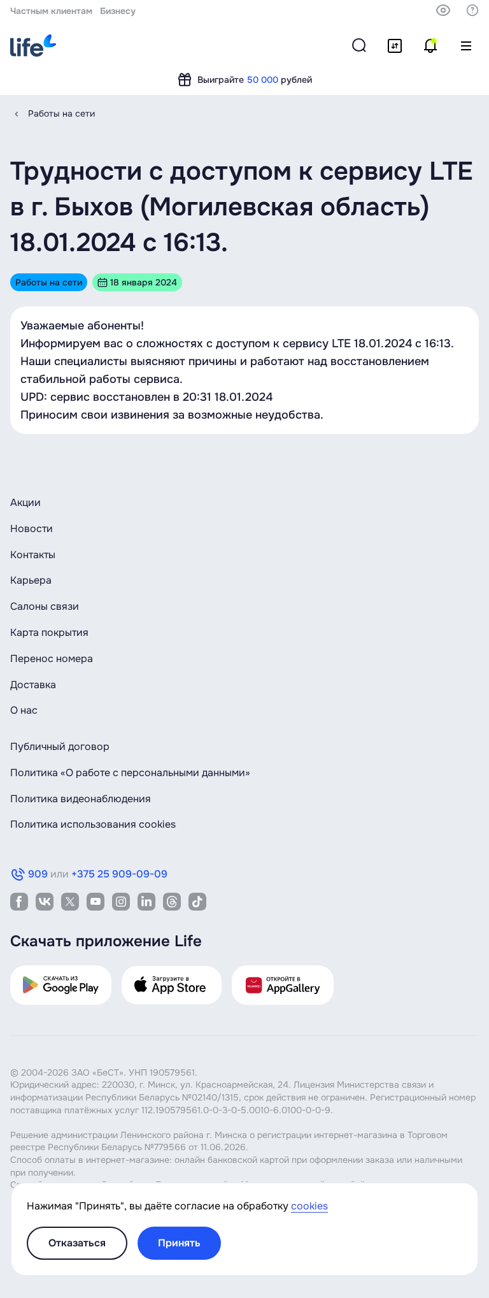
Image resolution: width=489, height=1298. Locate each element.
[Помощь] (472, 10)
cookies (309, 1206)
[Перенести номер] (395, 46)
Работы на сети (61, 113)
